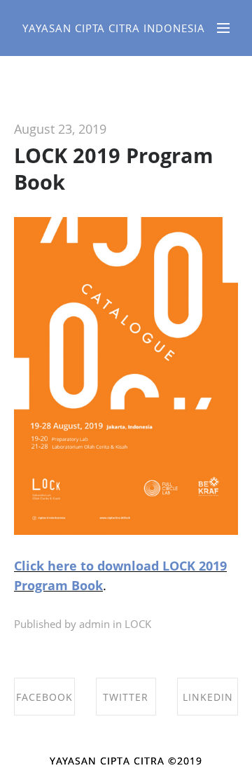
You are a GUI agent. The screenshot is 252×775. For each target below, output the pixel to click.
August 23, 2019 (60, 128)
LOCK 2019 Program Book (113, 168)
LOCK (138, 624)
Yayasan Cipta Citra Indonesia (113, 28)
